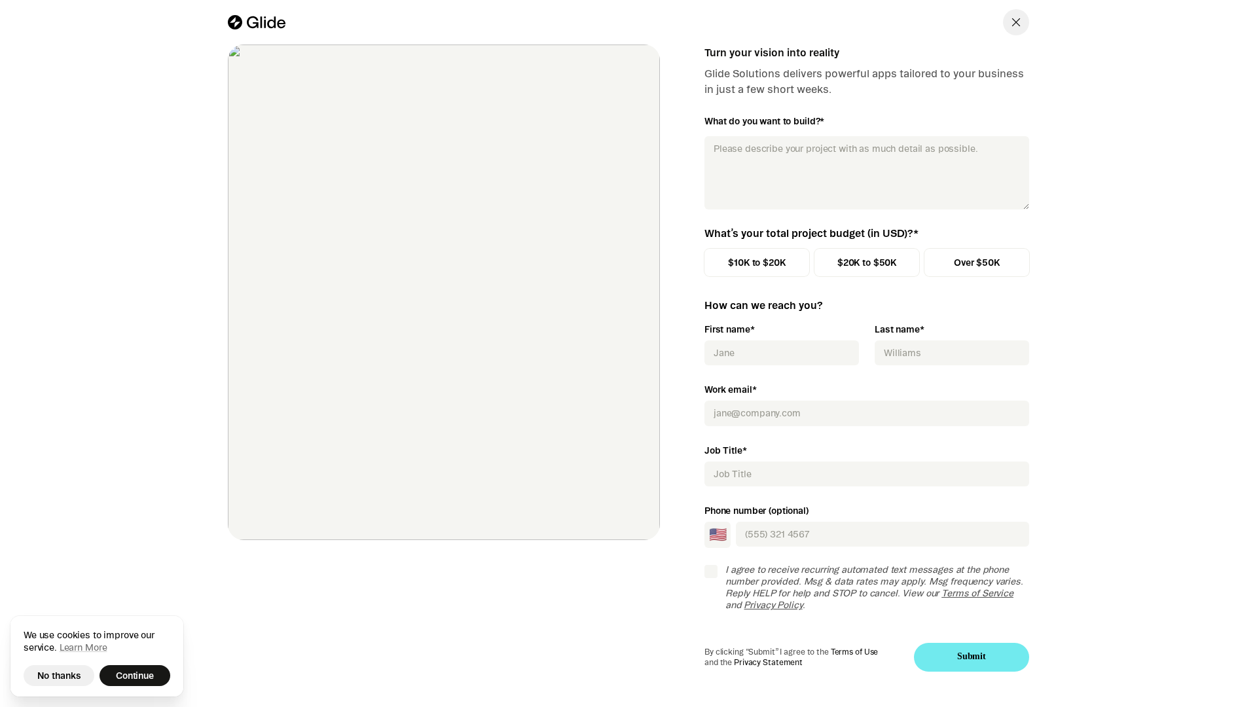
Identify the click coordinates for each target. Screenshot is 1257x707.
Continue (135, 675)
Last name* (899, 329)
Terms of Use (855, 651)
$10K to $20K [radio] (756, 262)
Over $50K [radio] (977, 262)
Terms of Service (977, 593)
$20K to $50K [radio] (866, 262)
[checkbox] (711, 571)
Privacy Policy (773, 605)
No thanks (59, 675)
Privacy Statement (768, 662)
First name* (729, 329)
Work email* (730, 389)
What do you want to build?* (764, 121)
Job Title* (725, 450)
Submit (971, 656)
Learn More (83, 647)
